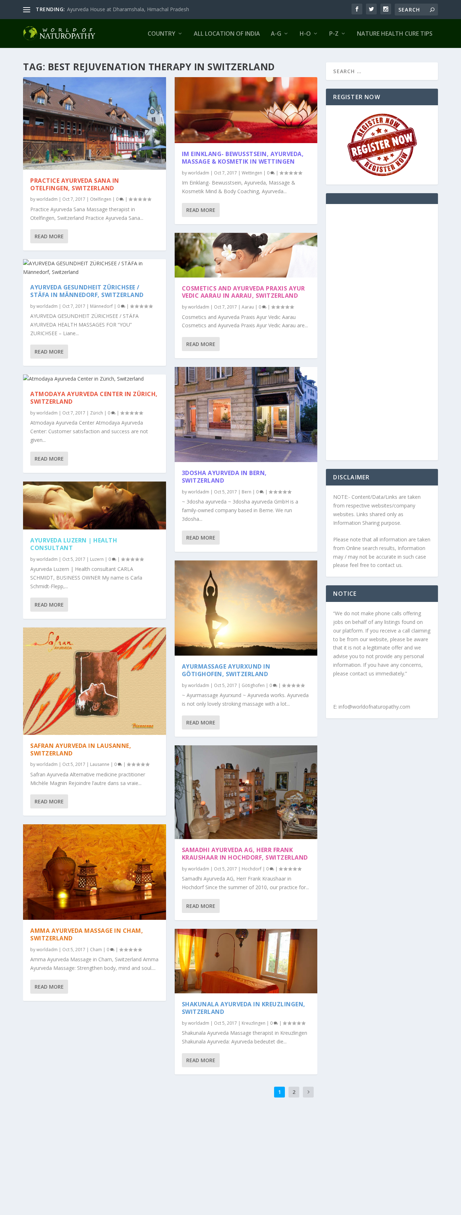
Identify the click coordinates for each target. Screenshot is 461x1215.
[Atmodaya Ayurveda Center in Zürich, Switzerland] (94, 378)
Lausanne (99, 764)
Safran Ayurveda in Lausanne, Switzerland (80, 749)
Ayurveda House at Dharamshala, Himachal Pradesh (128, 9)
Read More (49, 236)
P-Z (334, 34)
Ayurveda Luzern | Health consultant (73, 544)
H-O (305, 34)
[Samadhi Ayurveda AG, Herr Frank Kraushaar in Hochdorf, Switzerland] (246, 792)
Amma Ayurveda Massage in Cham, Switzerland (86, 934)
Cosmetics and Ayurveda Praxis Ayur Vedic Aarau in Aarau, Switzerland (243, 292)
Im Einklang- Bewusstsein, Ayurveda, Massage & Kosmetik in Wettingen (243, 157)
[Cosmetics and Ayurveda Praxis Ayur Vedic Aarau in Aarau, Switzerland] (246, 255)
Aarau (248, 307)
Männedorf (101, 306)
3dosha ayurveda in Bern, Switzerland (224, 476)
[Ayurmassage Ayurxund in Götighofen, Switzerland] (246, 608)
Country (161, 34)
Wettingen (252, 173)
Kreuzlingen (253, 1023)
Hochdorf (251, 869)
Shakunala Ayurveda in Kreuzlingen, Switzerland (243, 1008)
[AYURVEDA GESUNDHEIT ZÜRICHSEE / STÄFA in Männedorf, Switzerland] (94, 267)
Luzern (97, 559)
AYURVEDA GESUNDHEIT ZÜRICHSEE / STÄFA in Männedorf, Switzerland (87, 291)
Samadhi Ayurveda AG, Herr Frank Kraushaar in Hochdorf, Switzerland (245, 853)
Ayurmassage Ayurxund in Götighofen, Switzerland (226, 670)
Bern (246, 492)
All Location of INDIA (227, 34)
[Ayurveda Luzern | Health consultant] (94, 505)
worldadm (47, 199)
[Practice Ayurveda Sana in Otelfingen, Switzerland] (94, 123)
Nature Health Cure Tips (395, 34)
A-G (276, 34)
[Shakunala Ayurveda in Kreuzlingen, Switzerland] (246, 961)
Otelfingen (100, 199)
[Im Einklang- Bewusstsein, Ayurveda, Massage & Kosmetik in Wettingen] (246, 110)
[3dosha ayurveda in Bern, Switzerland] (246, 414)
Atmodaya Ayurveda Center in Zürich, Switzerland (94, 397)
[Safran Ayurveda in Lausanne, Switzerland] (94, 681)
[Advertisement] (382, 337)
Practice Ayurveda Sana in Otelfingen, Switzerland (74, 184)
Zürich (96, 413)
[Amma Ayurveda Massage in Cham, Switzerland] (94, 871)
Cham (96, 949)
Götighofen (253, 685)
